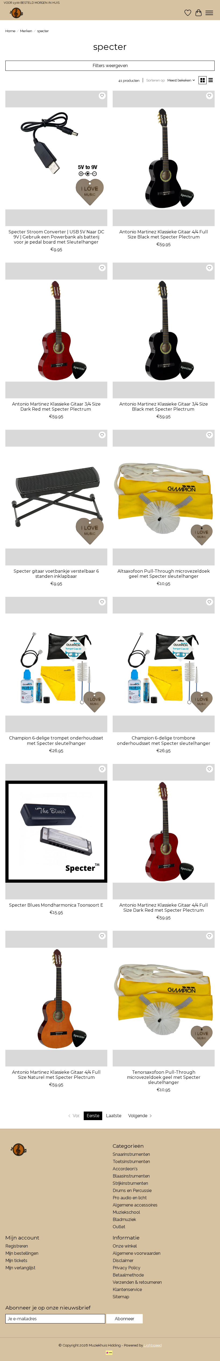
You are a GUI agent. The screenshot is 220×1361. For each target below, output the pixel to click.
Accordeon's (125, 1168)
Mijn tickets (16, 1260)
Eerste (93, 1115)
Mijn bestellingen (21, 1253)
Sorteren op (155, 80)
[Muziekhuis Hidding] (16, 12)
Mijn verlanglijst (20, 1267)
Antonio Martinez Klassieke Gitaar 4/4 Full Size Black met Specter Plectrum (163, 234)
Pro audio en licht (130, 1197)
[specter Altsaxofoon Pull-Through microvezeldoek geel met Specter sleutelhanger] (164, 497)
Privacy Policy (126, 1267)
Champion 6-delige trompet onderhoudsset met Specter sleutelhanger (56, 740)
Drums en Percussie (132, 1190)
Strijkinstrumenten (130, 1183)
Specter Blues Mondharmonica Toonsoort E (56, 905)
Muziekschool (126, 1212)
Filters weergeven (110, 65)
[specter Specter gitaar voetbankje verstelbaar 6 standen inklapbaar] (56, 497)
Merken (26, 31)
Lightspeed (153, 1345)
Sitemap (121, 1296)
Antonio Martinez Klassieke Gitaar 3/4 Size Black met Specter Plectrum (163, 407)
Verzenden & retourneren (137, 1282)
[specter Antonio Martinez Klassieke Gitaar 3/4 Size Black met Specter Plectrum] (164, 330)
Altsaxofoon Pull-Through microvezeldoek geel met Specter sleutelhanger (164, 574)
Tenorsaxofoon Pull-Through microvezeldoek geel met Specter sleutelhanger (163, 1077)
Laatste (113, 1115)
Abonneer (124, 1318)
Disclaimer (123, 1260)
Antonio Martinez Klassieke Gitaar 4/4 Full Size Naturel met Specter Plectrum (56, 1075)
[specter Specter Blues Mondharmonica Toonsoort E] (56, 831)
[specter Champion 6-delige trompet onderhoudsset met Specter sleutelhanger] (56, 664)
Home (10, 31)
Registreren (16, 1246)
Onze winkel (125, 1246)
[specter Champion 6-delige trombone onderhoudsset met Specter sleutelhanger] (164, 664)
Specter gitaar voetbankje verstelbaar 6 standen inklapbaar (56, 574)
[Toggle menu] (209, 13)
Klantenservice (127, 1289)
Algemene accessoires (135, 1205)
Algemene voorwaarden (136, 1253)
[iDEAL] (109, 1353)
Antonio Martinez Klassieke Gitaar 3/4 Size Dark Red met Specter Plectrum (56, 407)
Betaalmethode (128, 1275)
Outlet (119, 1226)
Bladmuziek (124, 1219)
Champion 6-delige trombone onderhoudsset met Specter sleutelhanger (163, 740)
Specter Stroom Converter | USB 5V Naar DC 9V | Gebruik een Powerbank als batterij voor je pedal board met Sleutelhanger (56, 237)
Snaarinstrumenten (131, 1154)
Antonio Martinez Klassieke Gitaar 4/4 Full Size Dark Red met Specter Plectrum (163, 908)
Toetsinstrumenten (131, 1161)
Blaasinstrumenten (131, 1176)
